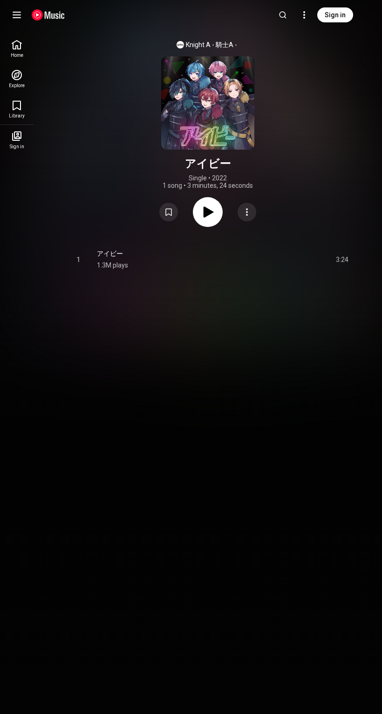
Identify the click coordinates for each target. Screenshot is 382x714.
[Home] (48, 15)
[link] (17, 49)
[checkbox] (342, 259)
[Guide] (16, 15)
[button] (168, 212)
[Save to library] (168, 212)
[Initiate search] (282, 14)
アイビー (110, 253)
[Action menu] (247, 212)
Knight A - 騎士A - (211, 44)
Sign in (335, 15)
